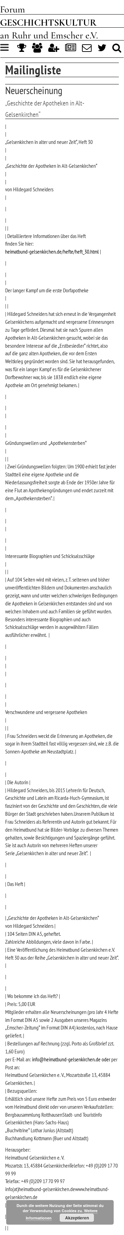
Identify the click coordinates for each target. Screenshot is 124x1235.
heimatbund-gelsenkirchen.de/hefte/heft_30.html (52, 251)
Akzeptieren (77, 1218)
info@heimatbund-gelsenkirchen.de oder (70, 1059)
